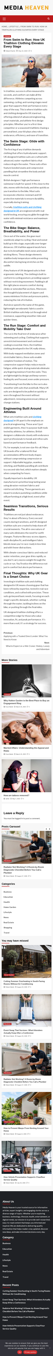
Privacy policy (30, 1352)
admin (7, 798)
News (6, 917)
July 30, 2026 (21, 1183)
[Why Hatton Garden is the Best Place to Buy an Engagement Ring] (26, 680)
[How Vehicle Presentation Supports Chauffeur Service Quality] (26, 1157)
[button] (4, 18)
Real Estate (9, 922)
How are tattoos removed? (16, 795)
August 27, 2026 (22, 876)
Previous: (26, 636)
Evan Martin (9, 707)
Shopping (8, 927)
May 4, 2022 (16, 798)
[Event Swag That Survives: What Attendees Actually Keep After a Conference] (26, 1010)
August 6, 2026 (21, 1134)
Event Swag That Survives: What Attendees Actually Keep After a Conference (26, 1301)
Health (7, 902)
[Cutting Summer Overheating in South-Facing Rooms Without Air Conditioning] (26, 961)
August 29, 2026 (22, 987)
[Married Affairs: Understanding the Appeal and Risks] (26, 728)
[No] (49, 1348)
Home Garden (10, 907)
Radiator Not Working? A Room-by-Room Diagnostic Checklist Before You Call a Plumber (24, 870)
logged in (19, 818)
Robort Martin (10, 51)
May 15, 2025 (23, 51)
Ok (20, 1352)
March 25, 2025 (21, 707)
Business (7, 861)
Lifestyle (7, 36)
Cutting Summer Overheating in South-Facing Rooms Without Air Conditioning (26, 1292)
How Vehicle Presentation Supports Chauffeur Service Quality (24, 1327)
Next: (28, 646)
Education (8, 897)
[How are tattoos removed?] (26, 775)
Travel (6, 932)
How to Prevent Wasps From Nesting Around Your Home (25, 1318)
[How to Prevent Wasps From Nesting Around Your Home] (26, 1108)
